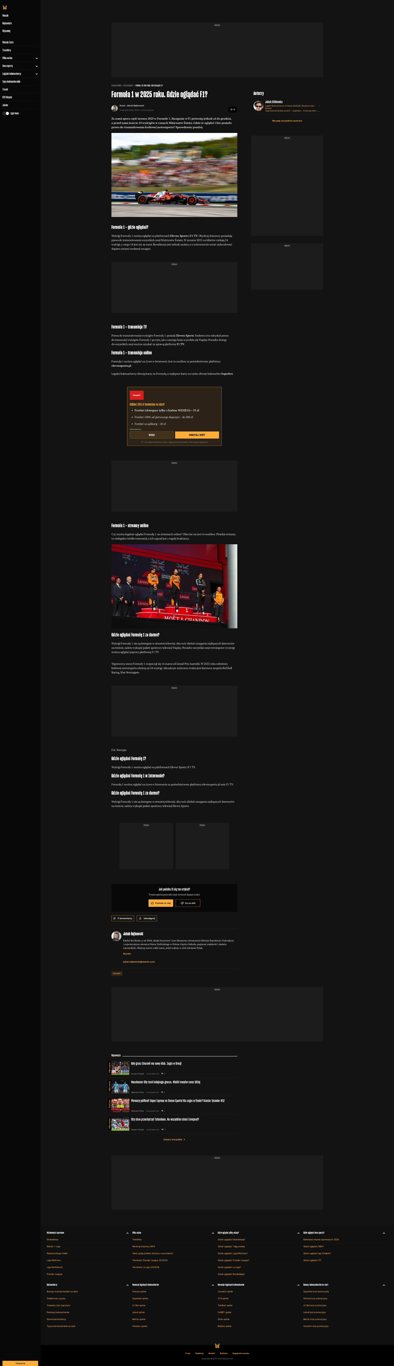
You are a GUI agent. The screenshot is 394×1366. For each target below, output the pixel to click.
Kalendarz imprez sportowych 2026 (321, 1239)
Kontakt (211, 1353)
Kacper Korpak (137, 1074)
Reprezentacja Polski (57, 1253)
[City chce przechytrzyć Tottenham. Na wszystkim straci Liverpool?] (174, 1124)
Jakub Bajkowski (135, 105)
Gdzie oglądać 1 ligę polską (231, 1246)
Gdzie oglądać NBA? (313, 1246)
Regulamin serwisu (241, 1353)
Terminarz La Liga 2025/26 (145, 1267)
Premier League (54, 1274)
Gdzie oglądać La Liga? (229, 1267)
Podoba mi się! (163, 903)
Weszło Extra (8, 42)
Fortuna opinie (139, 1291)
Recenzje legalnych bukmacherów (145, 1284)
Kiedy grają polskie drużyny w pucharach (152, 1253)
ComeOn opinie (225, 1291)
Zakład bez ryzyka (56, 1298)
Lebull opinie (138, 1312)
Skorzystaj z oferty (197, 435)
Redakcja (199, 1353)
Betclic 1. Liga (53, 1246)
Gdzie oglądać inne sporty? (314, 1232)
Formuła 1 (117, 973)
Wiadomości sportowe (55, 1232)
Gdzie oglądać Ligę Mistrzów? (233, 1253)
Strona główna (116, 85)
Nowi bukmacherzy (56, 1319)
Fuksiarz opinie (139, 1326)
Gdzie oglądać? (128, 85)
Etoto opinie (223, 1319)
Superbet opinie (140, 1298)
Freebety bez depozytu (58, 1305)
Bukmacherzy (52, 1284)
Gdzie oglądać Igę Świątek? (317, 1253)
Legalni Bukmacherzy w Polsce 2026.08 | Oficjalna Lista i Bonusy (290, 107)
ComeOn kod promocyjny (316, 1326)
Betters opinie (224, 1326)
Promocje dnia (309, 111)
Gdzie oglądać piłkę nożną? (228, 1232)
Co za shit (190, 903)
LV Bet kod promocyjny (314, 1305)
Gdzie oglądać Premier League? (233, 1260)
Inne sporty (7, 66)
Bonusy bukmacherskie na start (62, 1291)
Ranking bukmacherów (58, 1312)
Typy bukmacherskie (11, 82)
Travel (5, 89)
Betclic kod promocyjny (315, 1319)
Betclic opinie (138, 1319)
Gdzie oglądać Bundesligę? (231, 1274)
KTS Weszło (7, 97)
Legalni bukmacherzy (11, 74)
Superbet (297, 111)
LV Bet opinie (138, 1305)
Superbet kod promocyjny (316, 1291)
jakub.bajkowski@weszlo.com (139, 961)
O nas (187, 1353)
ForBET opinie (224, 1312)
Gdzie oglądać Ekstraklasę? (231, 1239)
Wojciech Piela (137, 1092)
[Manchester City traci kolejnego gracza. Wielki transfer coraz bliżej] (174, 1086)
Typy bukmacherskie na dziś (277, 111)
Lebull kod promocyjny (314, 1312)
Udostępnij (149, 918)
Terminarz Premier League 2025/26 (150, 1260)
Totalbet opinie (225, 1305)
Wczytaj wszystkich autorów (287, 120)
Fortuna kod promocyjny (315, 1298)
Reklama (224, 1353)
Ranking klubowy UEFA (143, 1246)
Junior (5, 105)
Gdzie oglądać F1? (312, 1260)
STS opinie (223, 1298)
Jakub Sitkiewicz (274, 101)
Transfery (6, 50)
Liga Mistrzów (54, 1260)
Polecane (109, 1104)
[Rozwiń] (35, 58)
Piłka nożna (7, 58)
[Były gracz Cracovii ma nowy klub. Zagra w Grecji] (174, 1068)
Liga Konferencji (54, 1267)
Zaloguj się (20, 1363)
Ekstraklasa (52, 1239)
